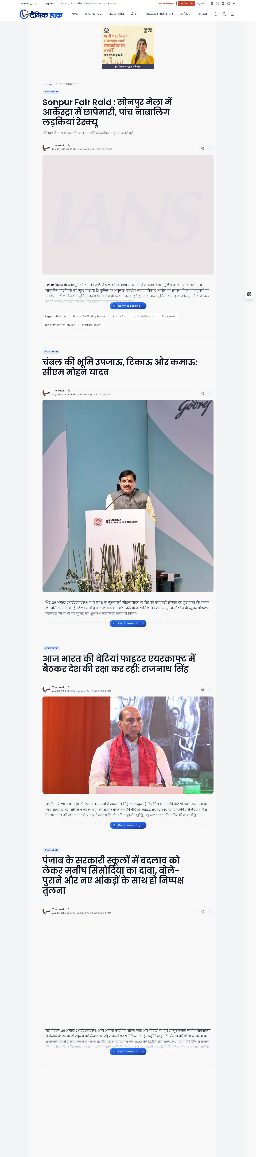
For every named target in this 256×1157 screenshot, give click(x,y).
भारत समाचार (93, 14)
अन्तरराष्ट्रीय (116, 14)
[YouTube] (234, 3)
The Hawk (58, 145)
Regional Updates (55, 316)
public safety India (144, 316)
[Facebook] (212, 3)
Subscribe (186, 3)
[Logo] (41, 14)
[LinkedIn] (223, 3)
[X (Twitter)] (217, 3)
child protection (91, 324)
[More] (202, 148)
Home (74, 14)
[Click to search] (216, 14)
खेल (133, 14)
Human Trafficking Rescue (89, 316)
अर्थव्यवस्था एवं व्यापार (159, 14)
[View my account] (224, 14)
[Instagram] (228, 3)
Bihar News (168, 316)
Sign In (200, 3)
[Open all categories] (232, 14)
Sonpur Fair (119, 316)
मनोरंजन (185, 14)
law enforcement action (60, 324)
